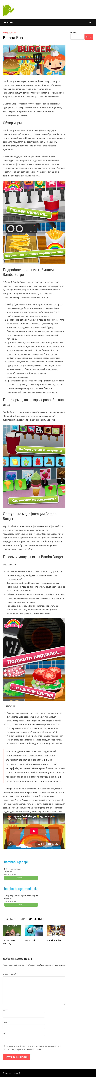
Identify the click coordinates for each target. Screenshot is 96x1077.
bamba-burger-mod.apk (20, 889)
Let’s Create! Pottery (9, 942)
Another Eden (54, 940)
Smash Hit (30, 940)
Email (6, 1022)
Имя (5, 1010)
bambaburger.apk (16, 862)
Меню (10, 22)
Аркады (6, 32)
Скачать (20, 878)
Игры (13, 32)
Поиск (73, 32)
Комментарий (10, 974)
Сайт (5, 1034)
